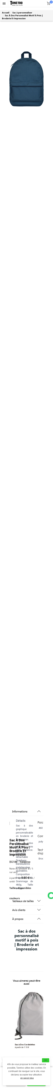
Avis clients (18, 910)
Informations (19, 811)
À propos (17, 919)
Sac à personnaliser (22, 12)
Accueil (5, 12)
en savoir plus (27, 1078)
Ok (45, 1060)
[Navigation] (4, 3)
